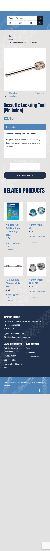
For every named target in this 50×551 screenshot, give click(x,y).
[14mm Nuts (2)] (36, 211)
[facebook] (39, 390)
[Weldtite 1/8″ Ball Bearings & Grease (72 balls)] (13, 211)
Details (18, 243)
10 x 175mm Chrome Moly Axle (12, 283)
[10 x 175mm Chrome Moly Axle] (13, 266)
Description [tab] (11, 127)
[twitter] (44, 390)
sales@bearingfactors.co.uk (18, 337)
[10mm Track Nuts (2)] (36, 266)
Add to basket (25, 175)
